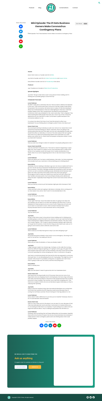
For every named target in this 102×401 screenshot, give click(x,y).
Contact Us (35, 367)
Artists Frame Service (51, 78)
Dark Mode (79, 23)
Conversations (63, 8)
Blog (39, 8)
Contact (75, 8)
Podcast (31, 8)
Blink (52, 75)
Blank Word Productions (51, 88)
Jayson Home (63, 78)
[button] (99, 2)
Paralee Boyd (50, 81)
